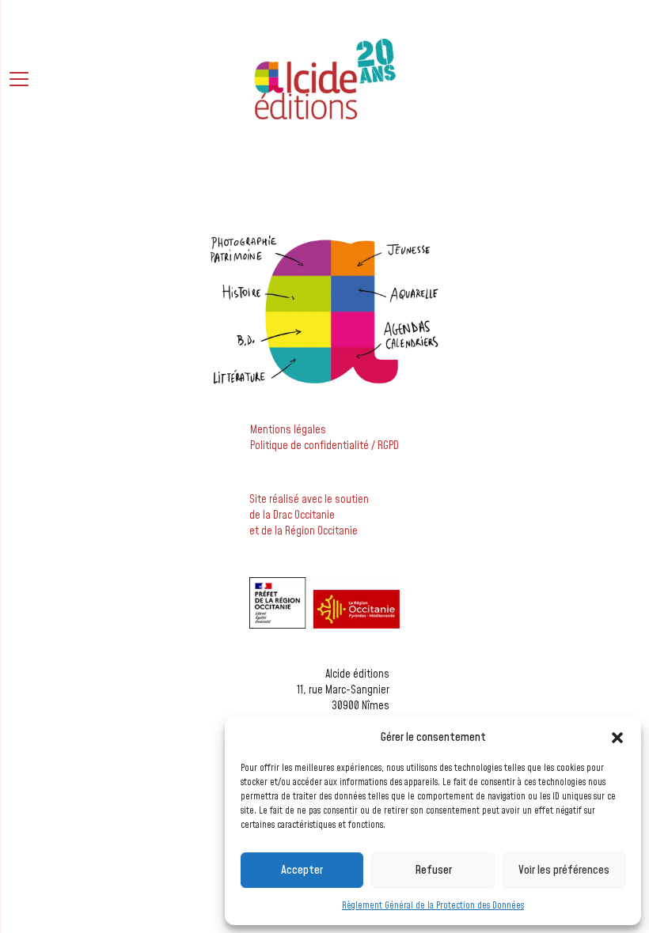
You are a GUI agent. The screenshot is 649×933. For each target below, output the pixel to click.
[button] (617, 738)
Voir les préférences (563, 870)
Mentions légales (288, 430)
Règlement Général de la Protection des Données (433, 905)
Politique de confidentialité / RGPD (324, 446)
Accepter (302, 870)
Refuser (433, 870)
